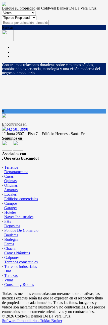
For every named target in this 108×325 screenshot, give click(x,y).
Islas (7, 271)
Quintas (10, 181)
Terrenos (11, 167)
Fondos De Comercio (21, 230)
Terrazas (11, 275)
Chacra (10, 248)
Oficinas (11, 185)
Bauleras (11, 235)
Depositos (12, 226)
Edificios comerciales (21, 199)
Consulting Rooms (19, 284)
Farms (9, 244)
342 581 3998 (17, 129)
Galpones (11, 257)
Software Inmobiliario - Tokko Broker (32, 320)
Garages (10, 208)
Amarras (11, 190)
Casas (9, 176)
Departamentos (16, 172)
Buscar (7, 27)
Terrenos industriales (20, 266)
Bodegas (11, 239)
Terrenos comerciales (21, 262)
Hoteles (10, 212)
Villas (8, 280)
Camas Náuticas (17, 253)
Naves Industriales (18, 217)
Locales (10, 194)
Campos (10, 203)
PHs (7, 221)
